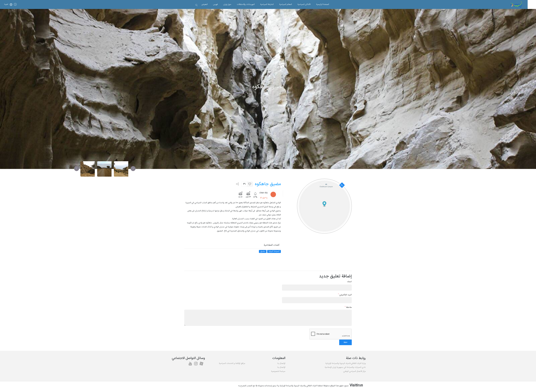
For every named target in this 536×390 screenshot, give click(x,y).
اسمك (349, 281)
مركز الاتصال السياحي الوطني (354, 371)
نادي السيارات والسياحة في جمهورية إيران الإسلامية (345, 367)
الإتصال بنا (281, 363)
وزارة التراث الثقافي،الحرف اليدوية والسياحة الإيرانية (345, 363)
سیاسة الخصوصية (278, 371)
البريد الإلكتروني (345, 294)
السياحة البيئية (274, 251)
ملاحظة (348, 307)
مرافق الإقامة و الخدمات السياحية (232, 363)
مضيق (262, 251)
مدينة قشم (268, 92)
